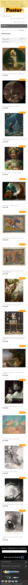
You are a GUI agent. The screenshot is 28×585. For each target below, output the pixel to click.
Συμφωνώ (23, 6)
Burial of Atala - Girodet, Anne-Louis (10, 205)
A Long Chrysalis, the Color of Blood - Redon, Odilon (12, 537)
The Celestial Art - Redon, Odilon (9, 471)
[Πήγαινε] (25, 551)
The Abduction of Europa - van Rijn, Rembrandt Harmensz (13, 373)
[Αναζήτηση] (26, 16)
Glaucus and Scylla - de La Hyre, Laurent (11, 304)
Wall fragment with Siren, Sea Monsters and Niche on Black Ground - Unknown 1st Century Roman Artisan (13, 338)
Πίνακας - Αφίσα (13, 30)
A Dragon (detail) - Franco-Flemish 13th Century (13, 238)
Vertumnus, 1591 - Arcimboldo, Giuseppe (11, 172)
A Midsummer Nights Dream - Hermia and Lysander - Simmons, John (14, 139)
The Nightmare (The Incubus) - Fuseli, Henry (12, 406)
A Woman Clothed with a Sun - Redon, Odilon (12, 504)
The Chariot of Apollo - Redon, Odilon (10, 439)
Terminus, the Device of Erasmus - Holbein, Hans (13, 73)
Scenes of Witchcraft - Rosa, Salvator (11, 106)
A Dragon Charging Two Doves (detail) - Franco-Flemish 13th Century (13, 271)
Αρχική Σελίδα (5, 30)
